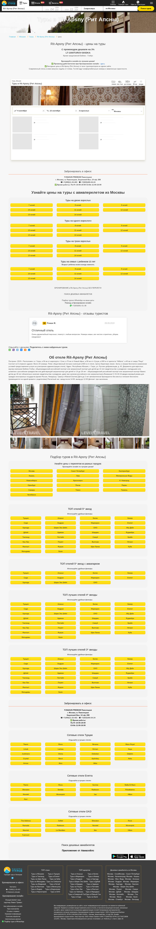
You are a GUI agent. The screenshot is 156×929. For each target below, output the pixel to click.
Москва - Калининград (117, 876)
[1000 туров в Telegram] (12, 878)
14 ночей (78, 215)
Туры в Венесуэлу (53, 887)
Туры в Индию (36, 889)
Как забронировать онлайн (13, 906)
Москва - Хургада (115, 884)
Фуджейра (130, 532)
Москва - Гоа (133, 894)
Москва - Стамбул (115, 899)
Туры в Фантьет (92, 889)
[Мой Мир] (29, 350)
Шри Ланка (95, 547)
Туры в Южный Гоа (93, 894)
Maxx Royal (130, 744)
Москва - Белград (132, 899)
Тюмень (124, 490)
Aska (130, 758)
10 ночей (31, 210)
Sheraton (25, 790)
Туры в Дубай (94, 881)
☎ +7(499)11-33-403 (69, 182)
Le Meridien (60, 830)
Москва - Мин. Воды (116, 879)
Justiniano (26, 754)
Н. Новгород (124, 480)
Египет (130, 523)
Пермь (124, 485)
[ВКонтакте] (22, 350)
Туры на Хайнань (76, 892)
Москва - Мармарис (131, 881)
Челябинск (31, 495)
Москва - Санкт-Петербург (129, 874)
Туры (25, 3)
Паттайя (60, 537)
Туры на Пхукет (76, 887)
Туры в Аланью (77, 874)
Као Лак (26, 542)
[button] (143, 95)
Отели (39, 3)
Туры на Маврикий (38, 884)
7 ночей (32, 205)
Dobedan (95, 754)
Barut (60, 758)
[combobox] (22, 8)
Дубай (25, 532)
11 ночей (77, 210)
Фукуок (60, 547)
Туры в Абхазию (37, 874)
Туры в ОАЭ (55, 892)
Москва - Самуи (131, 889)
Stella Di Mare (130, 785)
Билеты (57, 3)
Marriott (26, 830)
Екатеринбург (124, 471)
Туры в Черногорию (39, 892)
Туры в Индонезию (52, 889)
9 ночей (124, 205)
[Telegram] (18, 350)
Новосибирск (31, 480)
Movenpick (60, 794)
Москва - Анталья (132, 879)
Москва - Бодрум (115, 881)
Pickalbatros (130, 790)
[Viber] (14, 350)
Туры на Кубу (55, 879)
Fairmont (25, 835)
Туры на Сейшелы (53, 881)
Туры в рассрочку (13, 909)
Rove (130, 821)
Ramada (26, 825)
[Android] (120, 856)
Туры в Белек (93, 874)
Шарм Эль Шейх (60, 528)
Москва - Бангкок (131, 884)
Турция (26, 518)
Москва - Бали (131, 897)
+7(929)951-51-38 (79, 306)
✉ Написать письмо (13, 892)
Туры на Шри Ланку (38, 879)
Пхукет (60, 542)
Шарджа (95, 532)
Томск (78, 490)
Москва (31, 471)
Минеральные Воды (124, 476)
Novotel (26, 794)
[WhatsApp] (10, 350)
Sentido (60, 790)
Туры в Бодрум (76, 879)
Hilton (130, 794)
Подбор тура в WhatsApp (14, 921)
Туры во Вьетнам (37, 887)
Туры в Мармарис (77, 876)
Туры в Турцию (54, 874)
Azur (26, 799)
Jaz (95, 794)
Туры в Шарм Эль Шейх (78, 881)
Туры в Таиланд (37, 876)
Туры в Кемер (93, 876)
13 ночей (31, 215)
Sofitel (60, 821)
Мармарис (95, 523)
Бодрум (61, 523)
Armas (25, 763)
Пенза (77, 485)
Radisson (95, 790)
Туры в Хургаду (92, 879)
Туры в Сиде (76, 897)
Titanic (25, 744)
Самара (31, 490)
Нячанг (130, 542)
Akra (60, 763)
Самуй (95, 537)
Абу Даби (130, 528)
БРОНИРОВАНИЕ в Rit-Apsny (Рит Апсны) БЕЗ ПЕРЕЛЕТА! (78, 288)
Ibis (95, 830)
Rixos (60, 744)
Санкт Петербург (78, 471)
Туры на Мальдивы (37, 881)
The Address (26, 821)
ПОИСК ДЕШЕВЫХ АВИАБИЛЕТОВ (78, 294)
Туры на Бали (92, 897)
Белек (95, 518)
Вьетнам (95, 542)
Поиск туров (146, 8)
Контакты (13, 887)
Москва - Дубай (115, 892)
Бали (60, 551)
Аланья (60, 518)
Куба (130, 547)
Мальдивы (26, 551)
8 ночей (78, 205)
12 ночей (124, 210)
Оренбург (31, 485)
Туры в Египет (54, 876)
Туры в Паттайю (92, 887)
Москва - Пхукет (115, 889)
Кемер (130, 518)
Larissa (60, 749)
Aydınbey (95, 758)
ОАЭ (95, 528)
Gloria (60, 754)
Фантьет (26, 547)
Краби (130, 537)
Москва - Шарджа (131, 892)
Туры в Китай (54, 884)
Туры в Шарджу (76, 884)
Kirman (95, 749)
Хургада (26, 528)
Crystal (26, 758)
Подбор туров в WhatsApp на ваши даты (78, 300)
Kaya (130, 749)
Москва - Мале (115, 897)
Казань (31, 476)
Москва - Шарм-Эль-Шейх (123, 887)
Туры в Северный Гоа (77, 894)
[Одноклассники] (26, 350)
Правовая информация (13, 914)
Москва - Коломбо (116, 894)
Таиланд (25, 537)
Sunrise (95, 785)
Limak (26, 749)
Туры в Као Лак (76, 889)
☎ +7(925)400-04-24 (87, 182)
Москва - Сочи (113, 874)
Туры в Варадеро (92, 892)
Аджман (60, 532)
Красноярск (78, 480)
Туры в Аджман (93, 884)
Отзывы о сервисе (13, 911)
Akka (95, 763)
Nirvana (95, 744)
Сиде (26, 523)
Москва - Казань (132, 876)
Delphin (130, 754)
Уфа (78, 476)
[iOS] (137, 856)
